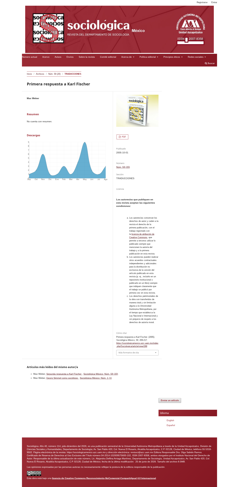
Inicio (29, 74)
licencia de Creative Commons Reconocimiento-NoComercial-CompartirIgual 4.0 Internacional (104, 478)
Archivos (40, 74)
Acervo (45, 57)
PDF (123, 137)
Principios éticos (172, 57)
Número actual (29, 57)
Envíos (69, 57)
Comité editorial (108, 57)
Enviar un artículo (170, 400)
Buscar (211, 63)
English (170, 420)
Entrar (214, 2)
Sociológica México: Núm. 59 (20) (100, 374)
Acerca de (126, 57)
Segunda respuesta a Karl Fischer (64, 374)
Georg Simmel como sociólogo (62, 378)
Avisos (58, 57)
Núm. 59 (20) (54, 74)
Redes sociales (196, 57)
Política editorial (147, 57)
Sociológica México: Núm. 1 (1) (96, 378)
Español (171, 425)
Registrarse (202, 2)
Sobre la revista (87, 57)
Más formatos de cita (129, 352)
